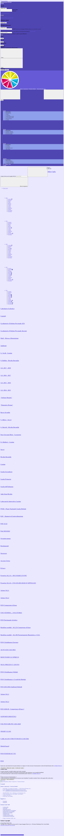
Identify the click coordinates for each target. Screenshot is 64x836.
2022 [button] (7, 290)
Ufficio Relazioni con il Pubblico (9, 810)
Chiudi (2, 38)
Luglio (9, 205)
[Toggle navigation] (10, 94)
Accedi (2, 3)
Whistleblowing (6, 813)
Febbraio (10, 200)
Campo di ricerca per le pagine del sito (8, 176)
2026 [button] (7, 198)
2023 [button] (7, 267)
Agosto (9, 207)
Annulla (2, 69)
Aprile (9, 202)
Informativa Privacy (7, 809)
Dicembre (10, 211)
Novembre (10, 210)
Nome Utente (15, 9)
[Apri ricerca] (54, 94)
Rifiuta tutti (10, 768)
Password (14, 10)
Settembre (10, 208)
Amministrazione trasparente (8, 816)
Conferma (6, 69)
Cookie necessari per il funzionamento (8, 777)
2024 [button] (7, 244)
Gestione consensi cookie (8, 815)
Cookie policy (6, 807)
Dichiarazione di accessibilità (8, 811)
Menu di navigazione (23, 186)
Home (48, 167)
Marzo (9, 201)
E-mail (13, 29)
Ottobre (9, 209)
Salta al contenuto (4, 1)
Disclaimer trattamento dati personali (7, 825)
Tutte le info (5, 188)
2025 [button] (7, 221)
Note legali (5, 808)
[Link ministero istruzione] (6, 2)
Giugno (9, 204)
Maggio (9, 203)
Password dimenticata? (5, 13)
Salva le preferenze (10, 779)
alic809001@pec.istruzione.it (16, 790)
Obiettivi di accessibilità (7, 812)
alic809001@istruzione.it (16, 789)
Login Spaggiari (32, 31)
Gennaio (10, 199)
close (2, 100)
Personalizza (3, 768)
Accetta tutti (20, 768)
